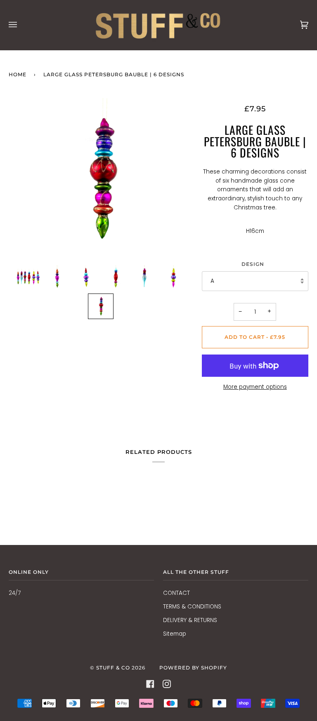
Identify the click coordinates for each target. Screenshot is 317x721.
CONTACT (176, 593)
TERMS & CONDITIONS (192, 607)
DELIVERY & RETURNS (190, 620)
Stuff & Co (113, 668)
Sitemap (174, 634)
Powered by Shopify (193, 668)
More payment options (255, 387)
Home (17, 74)
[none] (28, 277)
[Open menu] (21, 25)
